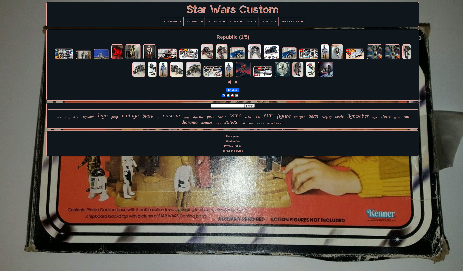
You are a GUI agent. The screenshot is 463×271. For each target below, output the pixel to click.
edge (218, 123)
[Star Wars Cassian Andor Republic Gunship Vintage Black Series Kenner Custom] (193, 77)
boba (67, 118)
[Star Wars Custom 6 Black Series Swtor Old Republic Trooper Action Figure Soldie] (149, 59)
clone (386, 116)
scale (339, 116)
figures (397, 117)
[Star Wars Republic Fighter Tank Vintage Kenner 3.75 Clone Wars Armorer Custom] (207, 59)
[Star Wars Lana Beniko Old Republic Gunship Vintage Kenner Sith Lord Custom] (138, 77)
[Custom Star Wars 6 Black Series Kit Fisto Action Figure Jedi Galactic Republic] (133, 59)
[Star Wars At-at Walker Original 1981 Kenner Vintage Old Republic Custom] (298, 77)
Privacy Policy (232, 145)
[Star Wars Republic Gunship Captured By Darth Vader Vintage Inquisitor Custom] (176, 77)
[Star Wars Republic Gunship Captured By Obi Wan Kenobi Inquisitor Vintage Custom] (117, 59)
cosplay (327, 117)
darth (313, 116)
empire (260, 123)
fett (158, 118)
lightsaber (358, 116)
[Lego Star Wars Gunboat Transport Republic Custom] (271, 59)
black (147, 116)
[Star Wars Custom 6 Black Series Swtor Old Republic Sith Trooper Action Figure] (83, 59)
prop (114, 117)
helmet (186, 118)
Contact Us (233, 140)
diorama (190, 122)
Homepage (232, 136)
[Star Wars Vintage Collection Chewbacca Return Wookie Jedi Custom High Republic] (101, 59)
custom (171, 115)
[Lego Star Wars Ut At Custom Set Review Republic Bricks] (355, 59)
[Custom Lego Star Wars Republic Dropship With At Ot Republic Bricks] (189, 59)
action (248, 117)
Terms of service (233, 150)
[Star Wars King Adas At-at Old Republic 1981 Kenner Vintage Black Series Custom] (407, 59)
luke (258, 117)
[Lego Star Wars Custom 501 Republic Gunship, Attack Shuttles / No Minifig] (237, 59)
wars (236, 115)
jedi (210, 116)
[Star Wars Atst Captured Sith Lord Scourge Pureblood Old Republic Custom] (310, 77)
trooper (299, 117)
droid (76, 117)
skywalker (198, 117)
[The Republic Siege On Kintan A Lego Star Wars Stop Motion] (64, 59)
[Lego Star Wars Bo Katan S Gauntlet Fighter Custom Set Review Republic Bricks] (308, 59)
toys (374, 117)
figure (284, 116)
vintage (130, 115)
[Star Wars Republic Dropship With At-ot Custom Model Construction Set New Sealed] (337, 59)
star (268, 115)
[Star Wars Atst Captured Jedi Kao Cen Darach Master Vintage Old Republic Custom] (282, 77)
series (230, 122)
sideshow (247, 123)
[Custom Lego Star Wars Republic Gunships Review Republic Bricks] (213, 77)
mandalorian (275, 123)
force (221, 117)
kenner (206, 122)
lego (103, 115)
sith (406, 117)
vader (59, 117)
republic (88, 117)
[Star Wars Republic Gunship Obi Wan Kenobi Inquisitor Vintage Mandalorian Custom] (374, 59)
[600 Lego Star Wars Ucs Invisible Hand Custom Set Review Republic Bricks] (262, 77)
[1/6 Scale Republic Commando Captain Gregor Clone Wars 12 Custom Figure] (325, 59)
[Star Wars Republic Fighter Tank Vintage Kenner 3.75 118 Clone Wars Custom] (254, 59)
